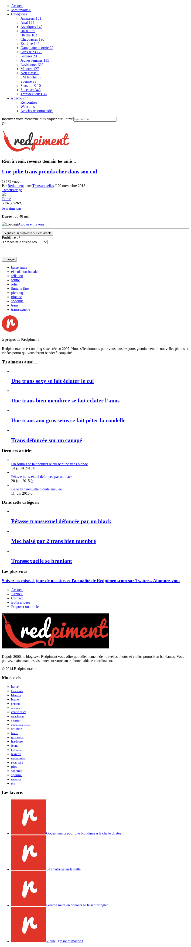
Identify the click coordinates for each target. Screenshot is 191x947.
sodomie (17, 301)
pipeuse (16, 297)
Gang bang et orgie (36, 48)
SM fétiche (30, 77)
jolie (14, 284)
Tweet (6, 190)
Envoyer (9, 259)
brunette (15, 703)
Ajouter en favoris (31, 224)
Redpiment (16, 186)
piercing (17, 293)
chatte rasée (18, 712)
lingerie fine (20, 288)
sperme (16, 775)
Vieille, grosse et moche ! (64, 941)
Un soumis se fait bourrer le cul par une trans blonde (49, 464)
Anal (27, 23)
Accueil (17, 6)
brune (15, 699)
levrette (16, 754)
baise (15, 687)
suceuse (16, 779)
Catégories (19, 14)
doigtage (15, 720)
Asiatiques (31, 27)
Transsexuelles (33, 94)
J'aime (6, 199)
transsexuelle (20, 309)
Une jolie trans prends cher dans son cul (49, 172)
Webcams (27, 107)
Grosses (28, 56)
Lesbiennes (32, 65)
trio (13, 783)
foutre (15, 280)
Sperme (28, 81)
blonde (16, 695)
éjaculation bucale (24, 272)
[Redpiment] (35, 149)
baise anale (19, 267)
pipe (14, 766)
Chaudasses (32, 39)
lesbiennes (16, 750)
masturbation (18, 758)
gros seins (17, 737)
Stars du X (30, 86)
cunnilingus (17, 716)
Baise (27, 31)
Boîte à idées (20, 602)
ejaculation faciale (21, 724)
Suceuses (30, 90)
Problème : (11, 237)
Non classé (29, 73)
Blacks (28, 35)
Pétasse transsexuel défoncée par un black (41, 477)
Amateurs (30, 18)
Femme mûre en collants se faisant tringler (77, 905)
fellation (17, 276)
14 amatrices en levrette (63, 869)
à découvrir (19, 98)
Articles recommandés (36, 111)
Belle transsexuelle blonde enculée (36, 489)
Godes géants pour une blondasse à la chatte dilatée (83, 833)
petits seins (17, 762)
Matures (29, 69)
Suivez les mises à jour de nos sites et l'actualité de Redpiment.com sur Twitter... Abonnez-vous (91, 580)
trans (14, 305)
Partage (16, 190)
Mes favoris (21, 10)
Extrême (29, 44)
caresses (15, 708)
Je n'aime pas (11, 208)
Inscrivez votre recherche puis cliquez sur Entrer (37, 119)
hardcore (17, 741)
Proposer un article (25, 607)
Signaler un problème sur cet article (27, 233)
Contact (17, 598)
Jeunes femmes (34, 60)
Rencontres (28, 102)
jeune (14, 745)
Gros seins (31, 52)
